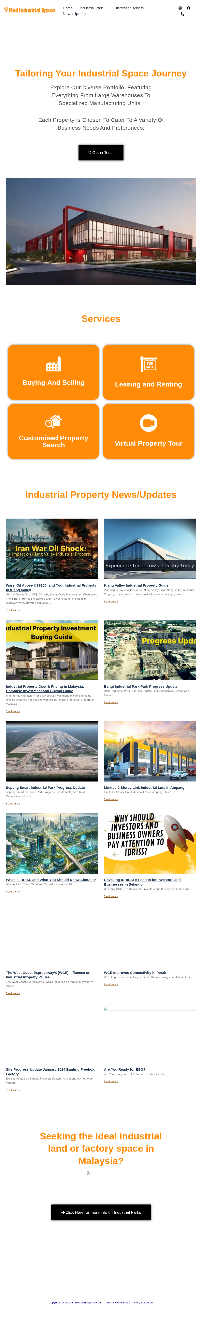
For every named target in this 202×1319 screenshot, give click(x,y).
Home (68, 8)
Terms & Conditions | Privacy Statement (128, 1302)
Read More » (13, 610)
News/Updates (75, 14)
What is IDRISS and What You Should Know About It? (51, 880)
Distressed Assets (129, 8)
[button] (105, 8)
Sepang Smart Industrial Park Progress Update (45, 788)
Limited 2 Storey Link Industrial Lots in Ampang (144, 788)
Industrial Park (91, 8)
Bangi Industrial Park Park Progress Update (141, 686)
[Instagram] (180, 8)
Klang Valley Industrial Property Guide (136, 585)
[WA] (182, 14)
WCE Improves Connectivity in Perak (135, 973)
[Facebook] (188, 8)
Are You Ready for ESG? (124, 1069)
